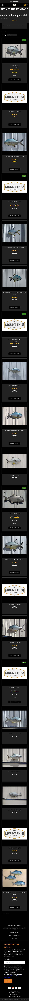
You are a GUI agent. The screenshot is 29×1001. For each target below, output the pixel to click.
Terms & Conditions (14, 935)
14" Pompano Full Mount (14, 201)
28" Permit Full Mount (14, 604)
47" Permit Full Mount (14, 848)
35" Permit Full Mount (14, 687)
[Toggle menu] (4, 5)
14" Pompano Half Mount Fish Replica (14, 248)
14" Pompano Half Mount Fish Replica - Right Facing (14, 293)
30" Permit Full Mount (14, 111)
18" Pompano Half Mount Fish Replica (14, 430)
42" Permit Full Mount (14, 810)
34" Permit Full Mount (14, 642)
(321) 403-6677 (16, 1)
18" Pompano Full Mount (14, 385)
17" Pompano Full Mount (14, 339)
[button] (14, 26)
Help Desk (14, 938)
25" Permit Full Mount (14, 65)
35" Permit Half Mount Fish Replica (14, 156)
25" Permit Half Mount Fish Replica (14, 560)
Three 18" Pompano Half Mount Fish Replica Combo (14, 893)
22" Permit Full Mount (14, 475)
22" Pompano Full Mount (14, 513)
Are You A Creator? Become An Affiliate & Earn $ (14, 928)
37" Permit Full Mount (14, 734)
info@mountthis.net (15, 996)
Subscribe (8, 981)
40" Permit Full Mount (14, 772)
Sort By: (4, 35)
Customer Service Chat (14, 925)
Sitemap (25, 999)
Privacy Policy (14, 932)
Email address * (8, 959)
